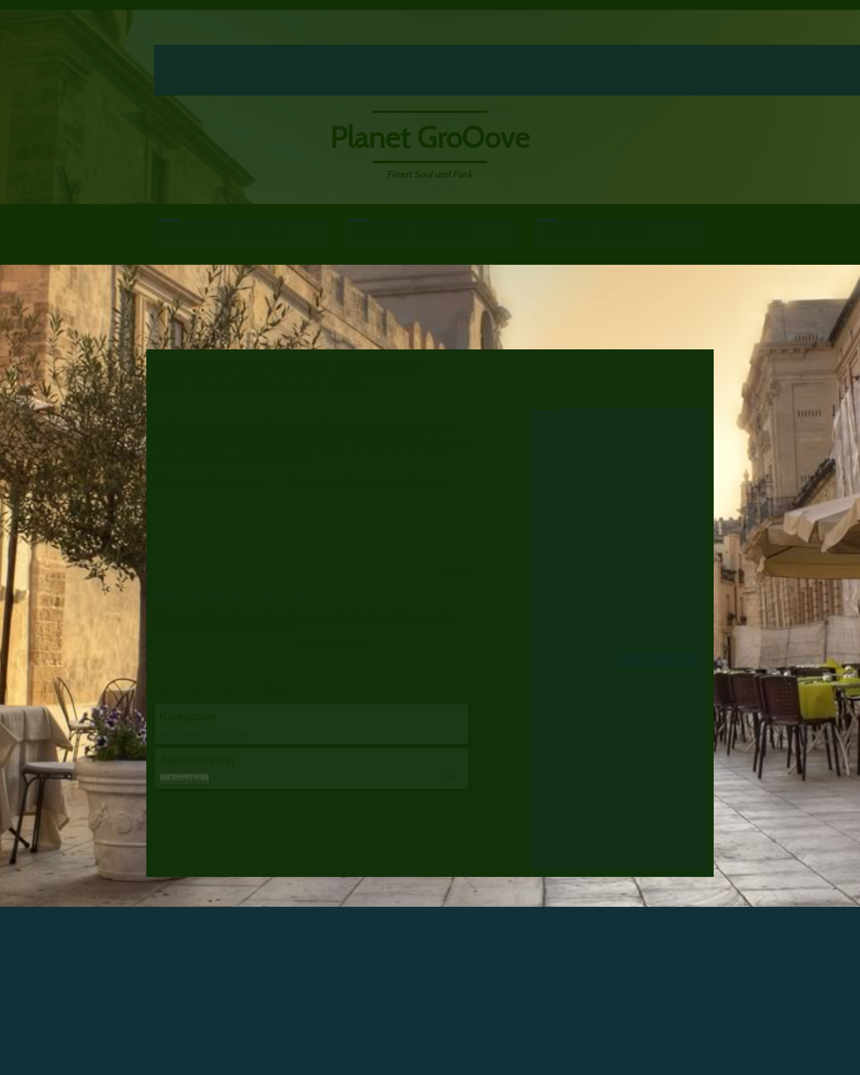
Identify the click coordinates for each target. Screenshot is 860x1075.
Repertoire (388, 57)
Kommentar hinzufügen (436, 646)
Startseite (184, 57)
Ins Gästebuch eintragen (656, 660)
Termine (326, 57)
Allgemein (188, 735)
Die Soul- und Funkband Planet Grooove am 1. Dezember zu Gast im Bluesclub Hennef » (343, 680)
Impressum (665, 57)
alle (164, 735)
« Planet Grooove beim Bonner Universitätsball (220, 691)
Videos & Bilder (527, 57)
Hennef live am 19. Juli (230, 597)
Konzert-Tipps (258, 57)
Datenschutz (190, 82)
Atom (449, 776)
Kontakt (602, 57)
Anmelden (184, 778)
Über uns (453, 57)
